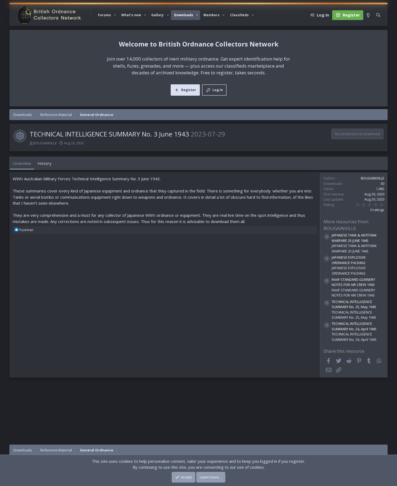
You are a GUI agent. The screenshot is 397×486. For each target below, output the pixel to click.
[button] (115, 15)
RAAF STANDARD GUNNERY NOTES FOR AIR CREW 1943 (353, 282)
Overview (22, 163)
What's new (131, 15)
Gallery (157, 15)
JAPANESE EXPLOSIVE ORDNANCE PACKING (349, 260)
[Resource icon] (327, 237)
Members (211, 15)
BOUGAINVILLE (45, 143)
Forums (104, 15)
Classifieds (239, 15)
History (45, 163)
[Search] (378, 15)
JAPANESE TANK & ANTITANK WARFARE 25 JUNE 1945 (354, 238)
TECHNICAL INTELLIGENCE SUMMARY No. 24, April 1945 (354, 326)
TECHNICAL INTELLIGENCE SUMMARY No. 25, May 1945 (354, 304)
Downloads (183, 15)
